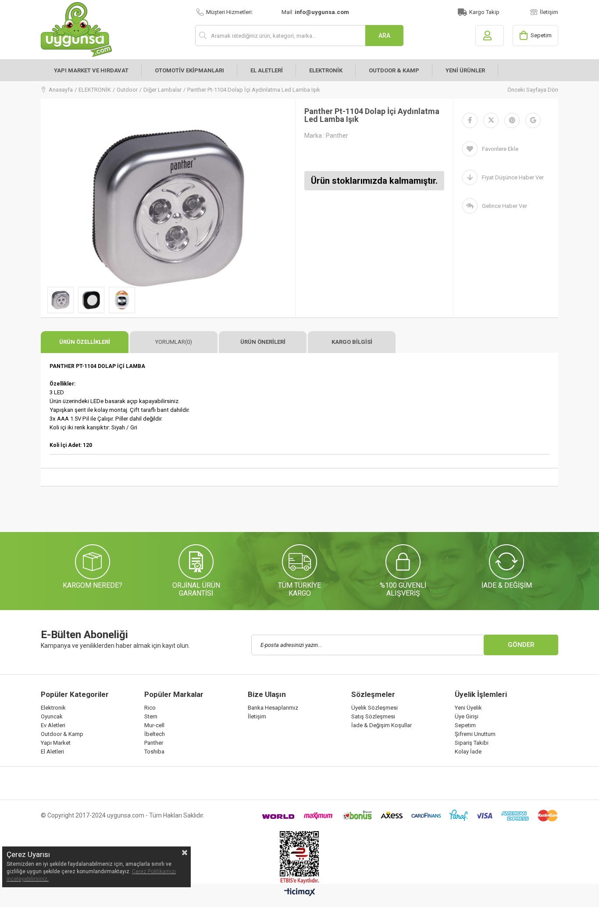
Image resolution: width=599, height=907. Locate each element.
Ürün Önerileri (262, 342)
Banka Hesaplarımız (273, 708)
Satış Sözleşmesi (373, 716)
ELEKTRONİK (325, 70)
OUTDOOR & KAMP (394, 70)
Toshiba (154, 751)
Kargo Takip (484, 12)
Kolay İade (468, 751)
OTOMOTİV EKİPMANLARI (189, 70)
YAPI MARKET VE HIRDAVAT (91, 70)
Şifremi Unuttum (475, 734)
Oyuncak (52, 716)
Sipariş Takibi (471, 743)
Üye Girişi (466, 716)
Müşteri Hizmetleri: (229, 12)
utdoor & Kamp (64, 734)
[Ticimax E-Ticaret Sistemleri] (299, 892)
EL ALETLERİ (266, 70)
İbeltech (154, 734)
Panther (153, 743)
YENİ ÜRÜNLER (465, 70)
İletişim (549, 12)
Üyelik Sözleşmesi (374, 708)
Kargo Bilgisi (352, 342)
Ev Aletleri (53, 725)
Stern (150, 716)
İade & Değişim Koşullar (381, 725)
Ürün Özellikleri (84, 342)
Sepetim (465, 725)
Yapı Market (56, 743)
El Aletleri (52, 751)
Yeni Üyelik (468, 708)
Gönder (521, 645)
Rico (150, 708)
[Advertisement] (200, 510)
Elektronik (53, 708)
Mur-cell (154, 725)
